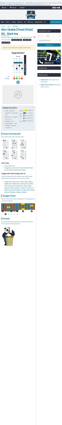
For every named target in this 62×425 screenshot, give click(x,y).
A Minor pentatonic (14, 188)
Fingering (7, 78)
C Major (21, 182)
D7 (14, 166)
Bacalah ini (20, 48)
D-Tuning (13, 22)
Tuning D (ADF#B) (6, 42)
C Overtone (23, 188)
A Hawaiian (18, 192)
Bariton (7, 22)
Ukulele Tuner (44, 80)
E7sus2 (6, 170)
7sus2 (20, 121)
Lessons (14, 8)
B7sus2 (23, 170)
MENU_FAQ (30, 22)
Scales (23, 8)
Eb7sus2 (31, 168)
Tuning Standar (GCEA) (16, 39)
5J (6, 119)
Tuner (4, 8)
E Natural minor (19, 186)
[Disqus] (22, 267)
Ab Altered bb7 (17, 190)
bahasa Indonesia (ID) (56, 22)
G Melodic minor (16, 184)
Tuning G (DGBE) (27, 39)
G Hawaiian (24, 192)
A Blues (25, 186)
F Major (25, 182)
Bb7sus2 (19, 170)
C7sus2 (21, 168)
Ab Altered (11, 190)
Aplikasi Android (38, 22)
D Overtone (29, 188)
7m (10, 119)
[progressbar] (28, 110)
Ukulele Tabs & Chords (47, 85)
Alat (25, 22)
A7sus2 (15, 170)
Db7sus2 (26, 168)
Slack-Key (19, 22)
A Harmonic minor (24, 184)
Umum (20, 116)
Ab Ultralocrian (11, 192)
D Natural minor (11, 186)
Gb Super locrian (26, 190)
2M (15, 117)
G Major (30, 182)
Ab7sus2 (10, 170)
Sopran (2, 22)
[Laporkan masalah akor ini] (34, 37)
